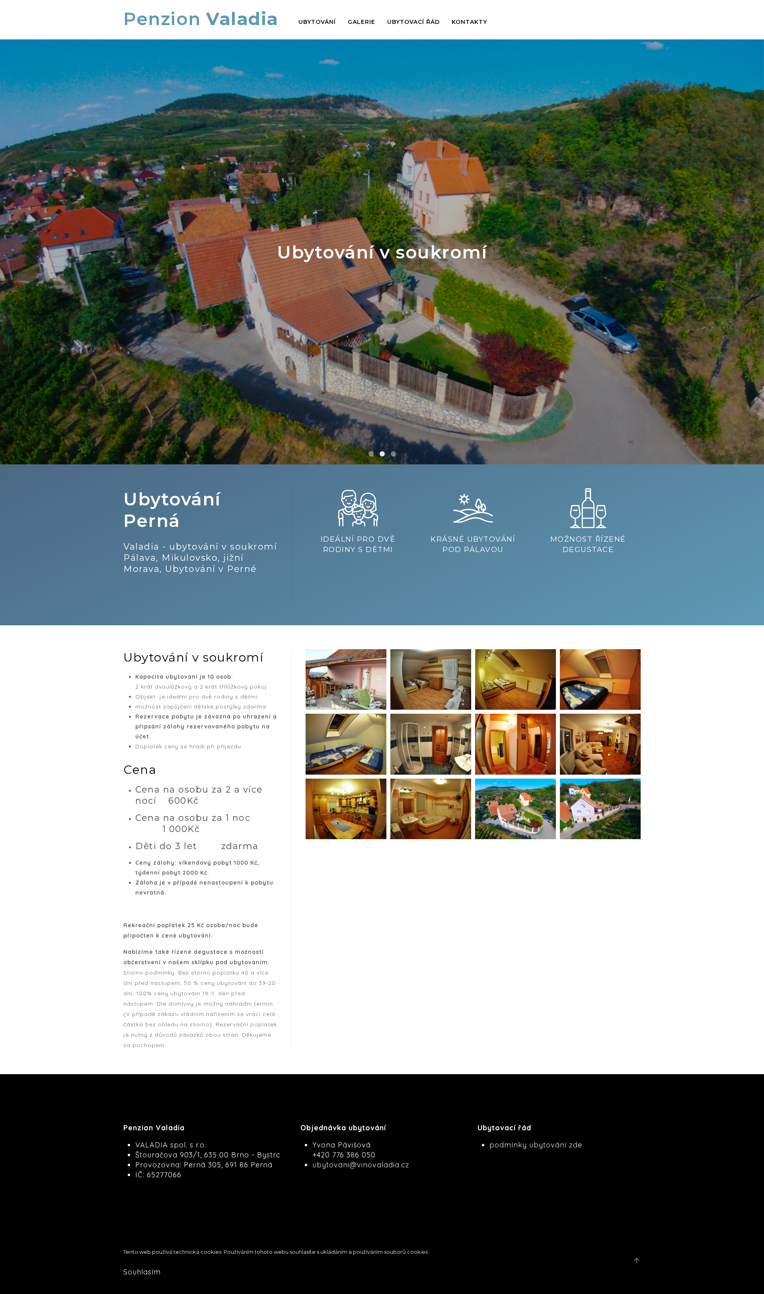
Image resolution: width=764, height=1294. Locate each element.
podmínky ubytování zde (535, 1144)
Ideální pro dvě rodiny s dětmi (371, 453)
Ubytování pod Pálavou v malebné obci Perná (393, 454)
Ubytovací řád (413, 21)
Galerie (361, 21)
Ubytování (317, 21)
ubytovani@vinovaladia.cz (360, 1164)
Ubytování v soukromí (382, 453)
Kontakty (469, 21)
